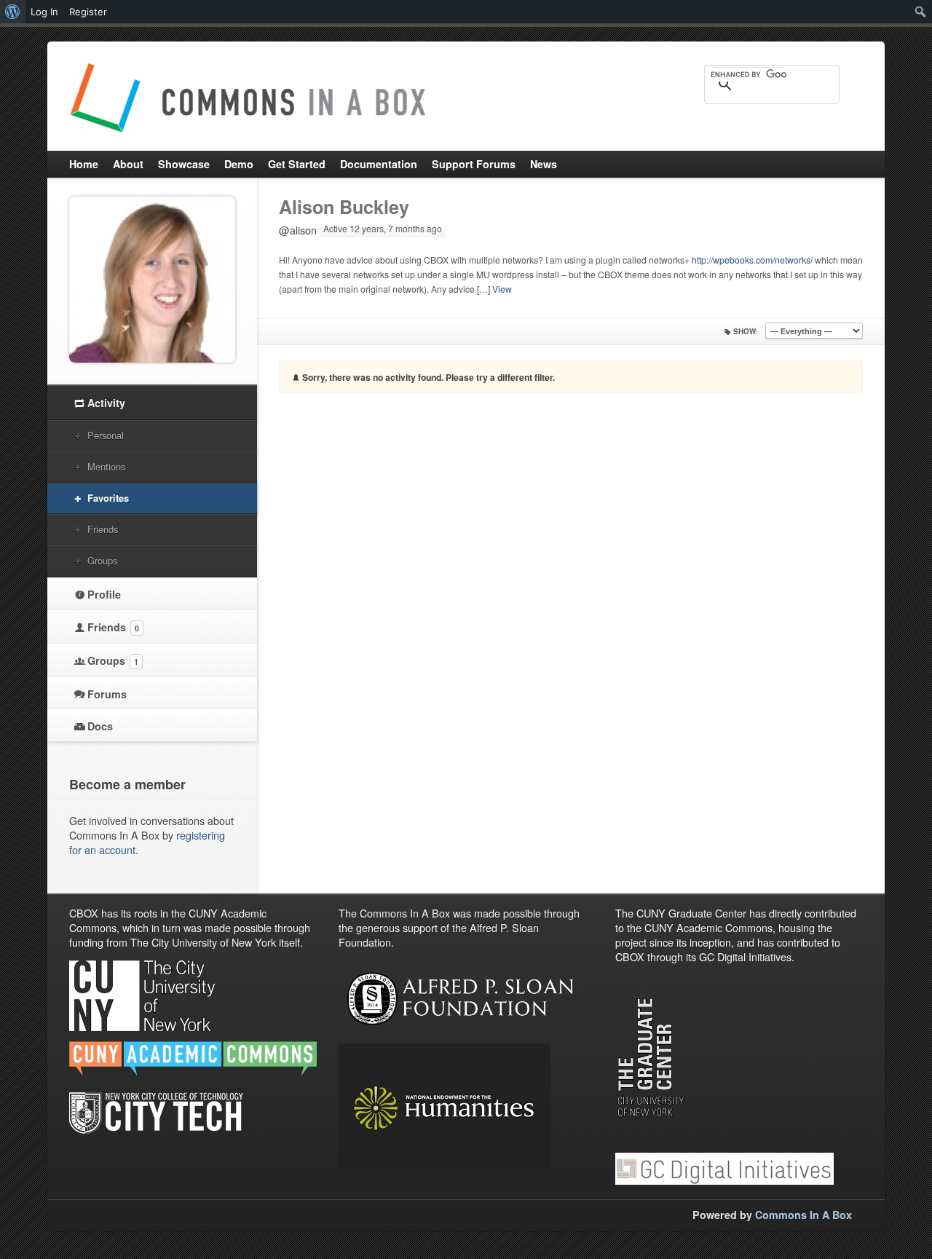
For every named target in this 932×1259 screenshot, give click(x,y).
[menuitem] (12, 11)
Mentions (106, 466)
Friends (102, 529)
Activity (106, 402)
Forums (107, 694)
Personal (105, 435)
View (502, 289)
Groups (102, 560)
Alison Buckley (344, 207)
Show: (745, 331)
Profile (104, 594)
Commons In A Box (803, 1214)
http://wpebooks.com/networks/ (752, 259)
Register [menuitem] (88, 11)
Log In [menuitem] (44, 11)
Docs (100, 726)
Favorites (108, 498)
